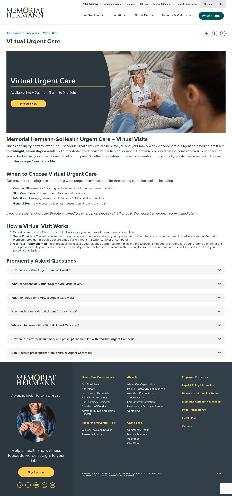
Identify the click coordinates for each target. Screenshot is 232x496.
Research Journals (93, 434)
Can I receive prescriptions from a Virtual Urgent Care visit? (51, 353)
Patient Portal (211, 16)
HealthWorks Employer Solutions (146, 406)
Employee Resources (195, 377)
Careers (187, 426)
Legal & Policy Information (198, 385)
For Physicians (90, 384)
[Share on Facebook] (214, 33)
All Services (92, 15)
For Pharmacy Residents (96, 402)
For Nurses (88, 388)
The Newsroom (136, 397)
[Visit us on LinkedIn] (20, 485)
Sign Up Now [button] (36, 472)
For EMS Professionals (95, 397)
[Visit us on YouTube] (36, 485)
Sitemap (220, 473)
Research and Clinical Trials (99, 422)
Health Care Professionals (98, 377)
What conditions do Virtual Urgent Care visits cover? (46, 284)
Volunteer (133, 438)
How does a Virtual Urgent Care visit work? (40, 270)
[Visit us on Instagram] (52, 485)
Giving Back (134, 422)
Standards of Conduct (95, 406)
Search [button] (208, 4)
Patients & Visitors (174, 15)
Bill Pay (144, 4)
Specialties (32, 33)
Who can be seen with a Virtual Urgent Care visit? (45, 325)
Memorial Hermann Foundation (201, 401)
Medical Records (162, 4)
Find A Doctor (144, 15)
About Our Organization (141, 384)
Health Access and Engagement (146, 388)
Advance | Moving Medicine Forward (98, 412)
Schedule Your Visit (26, 232)
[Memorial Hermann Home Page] (23, 12)
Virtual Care (50, 33)
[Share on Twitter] (223, 33)
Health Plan (189, 418)
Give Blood (133, 443)
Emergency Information (141, 402)
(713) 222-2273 (91, 4)
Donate (131, 4)
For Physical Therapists (95, 393)
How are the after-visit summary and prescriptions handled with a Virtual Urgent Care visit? (73, 339)
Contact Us (133, 410)
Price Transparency (187, 4)
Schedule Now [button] (28, 103)
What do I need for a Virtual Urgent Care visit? (42, 298)
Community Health (138, 429)
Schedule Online (112, 4)
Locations (119, 15)
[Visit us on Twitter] (45, 485)
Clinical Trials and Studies (97, 429)
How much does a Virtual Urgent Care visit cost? (44, 311)
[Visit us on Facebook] (28, 485)
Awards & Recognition (140, 393)
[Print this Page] (206, 33)
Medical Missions (137, 434)
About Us (133, 377)
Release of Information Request (201, 393)
